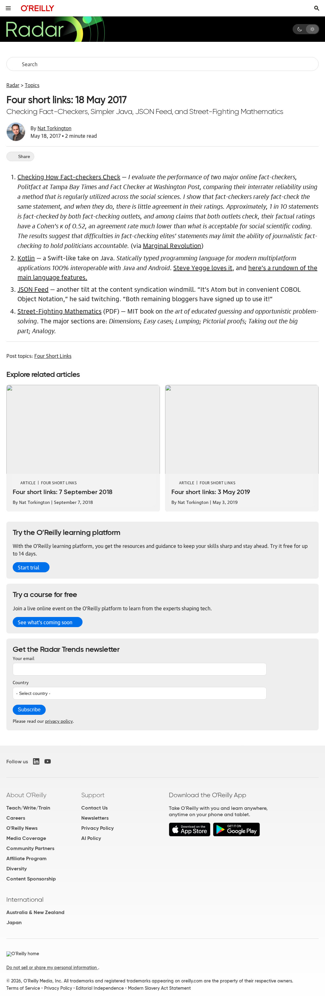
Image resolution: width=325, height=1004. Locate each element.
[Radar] (55, 29)
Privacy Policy (97, 828)
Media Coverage (26, 838)
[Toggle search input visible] (316, 8)
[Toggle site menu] (8, 8)
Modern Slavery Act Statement (159, 988)
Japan (14, 922)
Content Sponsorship (31, 878)
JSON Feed (33, 288)
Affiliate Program (26, 858)
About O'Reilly (26, 795)
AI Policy (91, 838)
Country (21, 682)
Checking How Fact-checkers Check (68, 176)
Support (93, 795)
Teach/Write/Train (28, 807)
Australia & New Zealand (35, 912)
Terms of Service (23, 988)
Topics (32, 84)
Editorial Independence (100, 988)
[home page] (37, 8)
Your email (23, 658)
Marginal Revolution (172, 245)
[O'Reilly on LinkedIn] (36, 761)
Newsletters (95, 818)
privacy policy (59, 720)
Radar (12, 84)
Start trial (28, 567)
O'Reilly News (21, 828)
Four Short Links (52, 355)
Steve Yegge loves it (202, 267)
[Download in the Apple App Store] (189, 834)
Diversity (16, 868)
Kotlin (26, 257)
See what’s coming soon (45, 622)
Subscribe (29, 709)
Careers (15, 818)
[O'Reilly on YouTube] (47, 761)
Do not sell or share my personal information (52, 967)
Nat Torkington (54, 127)
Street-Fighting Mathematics (59, 310)
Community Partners (30, 848)
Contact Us (94, 807)
